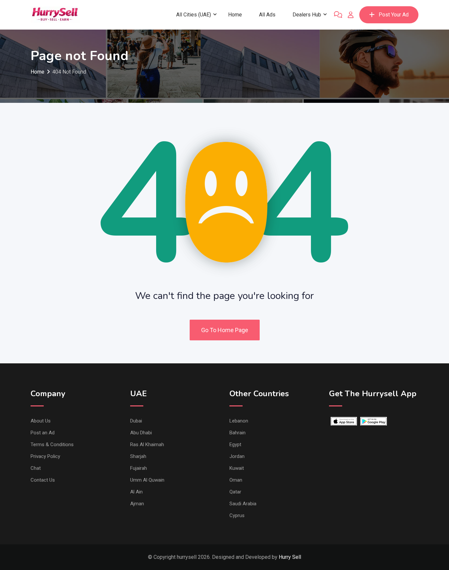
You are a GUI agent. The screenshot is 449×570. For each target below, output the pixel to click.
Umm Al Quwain (147, 480)
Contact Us (43, 480)
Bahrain (237, 433)
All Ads (267, 14)
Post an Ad (43, 433)
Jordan (237, 456)
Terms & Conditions (52, 444)
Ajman (137, 504)
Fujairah (138, 468)
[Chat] (338, 14)
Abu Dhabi (141, 433)
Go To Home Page (224, 330)
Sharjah (138, 456)
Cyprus (237, 515)
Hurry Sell (290, 557)
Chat (36, 468)
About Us (41, 421)
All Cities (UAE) (193, 14)
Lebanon (238, 421)
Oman (235, 480)
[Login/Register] (351, 14)
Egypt (235, 444)
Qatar (235, 492)
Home (235, 14)
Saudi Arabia (242, 504)
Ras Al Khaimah (147, 444)
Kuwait (236, 468)
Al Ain (136, 492)
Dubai (136, 421)
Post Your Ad (394, 14)
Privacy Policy (45, 456)
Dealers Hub (307, 14)
